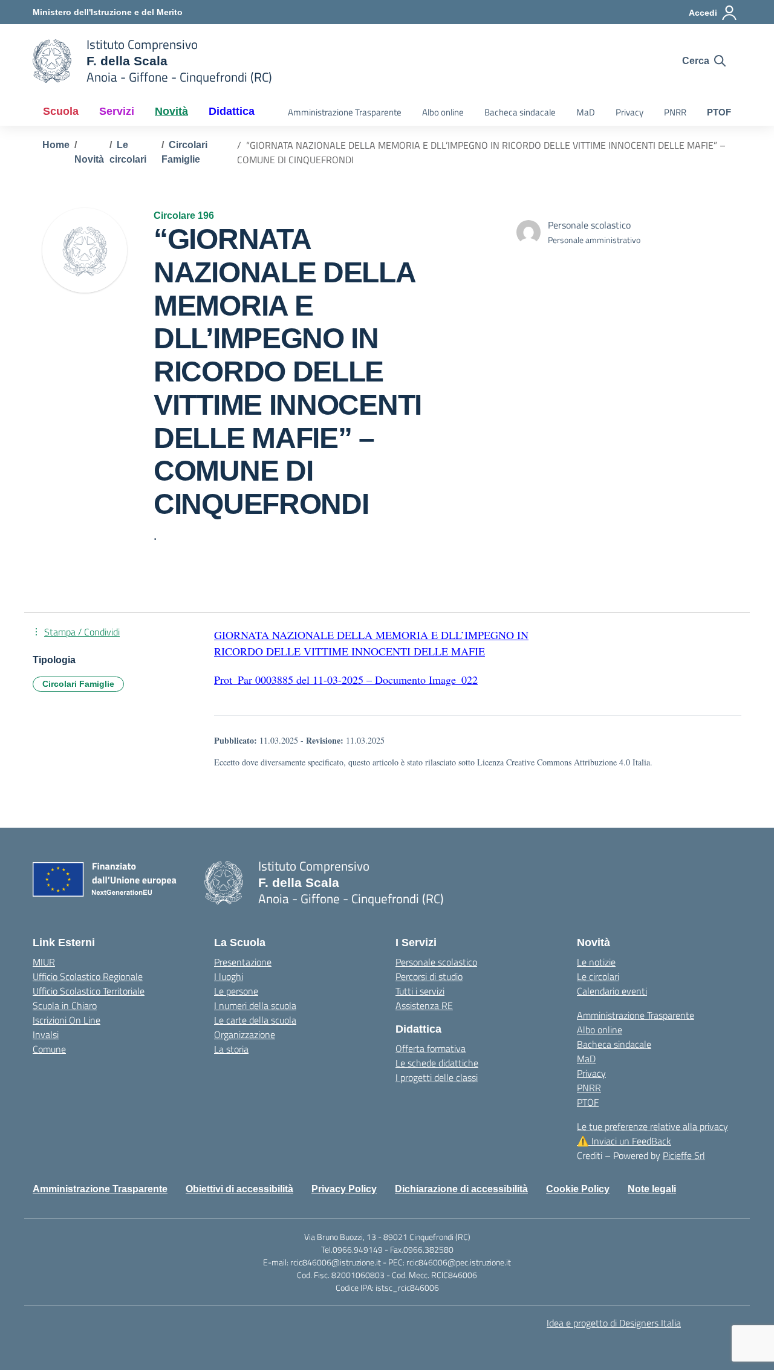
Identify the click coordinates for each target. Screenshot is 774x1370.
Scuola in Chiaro (65, 1005)
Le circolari (598, 976)
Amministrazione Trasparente (345, 112)
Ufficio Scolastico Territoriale (89, 991)
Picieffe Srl (684, 1155)
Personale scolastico (436, 962)
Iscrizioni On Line (66, 1020)
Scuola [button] (61, 111)
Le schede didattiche (436, 1063)
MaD (585, 112)
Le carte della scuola (255, 1020)
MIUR (44, 962)
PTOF (719, 112)
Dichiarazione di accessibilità (461, 1189)
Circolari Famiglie (78, 684)
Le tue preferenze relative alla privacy (652, 1126)
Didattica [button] (232, 111)
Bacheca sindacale (520, 112)
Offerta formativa (430, 1048)
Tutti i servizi (419, 991)
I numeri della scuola (255, 1005)
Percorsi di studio (429, 976)
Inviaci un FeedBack (624, 1141)
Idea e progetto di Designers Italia (614, 1323)
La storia (231, 1049)
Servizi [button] (116, 111)
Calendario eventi (612, 991)
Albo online (443, 112)
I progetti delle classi (436, 1077)
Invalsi (46, 1034)
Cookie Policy (578, 1189)
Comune (49, 1049)
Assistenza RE (424, 1005)
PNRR (675, 112)
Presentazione (243, 962)
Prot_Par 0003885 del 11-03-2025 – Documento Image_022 (346, 679)
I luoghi (228, 976)
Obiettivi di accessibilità (239, 1189)
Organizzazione (244, 1034)
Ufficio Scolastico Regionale (88, 976)
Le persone (236, 991)
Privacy (629, 112)
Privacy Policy (344, 1189)
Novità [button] (171, 111)
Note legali (652, 1189)
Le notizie (596, 962)
